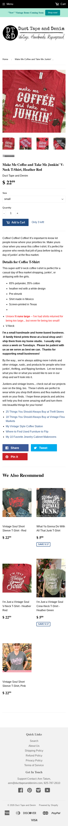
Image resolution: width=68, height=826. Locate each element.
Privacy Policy (34, 760)
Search (34, 741)
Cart (63, 4)
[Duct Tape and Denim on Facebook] (20, 791)
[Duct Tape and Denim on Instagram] (38, 791)
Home (5, 59)
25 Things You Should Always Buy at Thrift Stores (35, 411)
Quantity (6, 207)
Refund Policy (34, 755)
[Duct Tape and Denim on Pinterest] (29, 791)
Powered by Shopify (48, 805)
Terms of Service (34, 765)
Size (4, 193)
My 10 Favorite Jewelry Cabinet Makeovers (31, 436)
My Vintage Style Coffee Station (24, 426)
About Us (34, 745)
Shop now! (52, 13)
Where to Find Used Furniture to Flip (27, 431)
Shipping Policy (34, 750)
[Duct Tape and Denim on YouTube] (47, 791)
